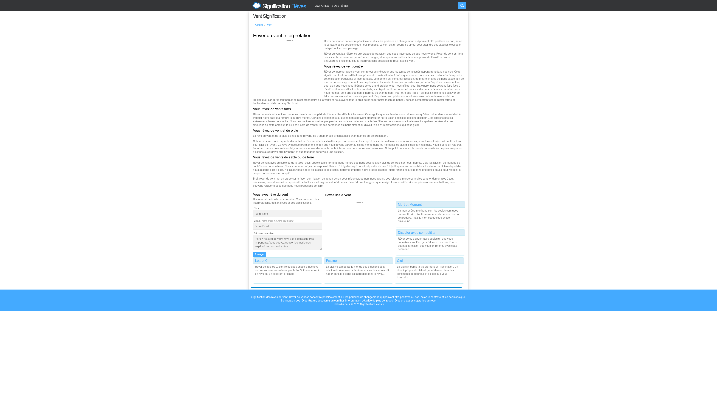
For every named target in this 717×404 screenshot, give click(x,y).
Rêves (284, 5)
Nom (256, 208)
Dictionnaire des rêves (331, 5)
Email (257, 220)
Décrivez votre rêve (264, 233)
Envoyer (259, 254)
